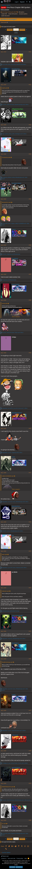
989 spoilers (21, 12)
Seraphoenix (16, 69)
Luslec (14, 694)
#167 (30, 274)
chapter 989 (4, 14)
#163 (30, 124)
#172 (30, 522)
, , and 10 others (15, 134)
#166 (30, 245)
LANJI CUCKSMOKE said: (8, 476)
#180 (30, 820)
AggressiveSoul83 (17, 615)
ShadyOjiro (15, 643)
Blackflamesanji (17, 412)
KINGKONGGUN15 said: (7, 786)
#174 (30, 587)
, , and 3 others (14, 638)
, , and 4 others (13, 332)
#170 (30, 428)
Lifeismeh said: (5, 591)
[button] (1, 2)
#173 (30, 551)
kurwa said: (4, 303)
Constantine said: (6, 157)
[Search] (29, 1)
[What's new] (26, 1)
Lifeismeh (15, 735)
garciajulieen (16, 767)
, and (11, 254)
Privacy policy (19, 858)
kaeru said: (4, 554)
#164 (30, 154)
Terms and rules (11, 858)
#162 (30, 84)
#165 (30, 199)
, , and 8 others (14, 64)
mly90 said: (4, 88)
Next (22, 29)
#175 (30, 631)
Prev (10, 29)
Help (25, 858)
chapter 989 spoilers (13, 14)
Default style (5, 856)
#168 (30, 300)
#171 (30, 472)
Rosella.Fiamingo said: (7, 662)
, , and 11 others (15, 408)
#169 (30, 352)
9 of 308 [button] (16, 29)
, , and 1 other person (14, 178)
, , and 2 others (16, 104)
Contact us (3, 858)
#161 (30, 52)
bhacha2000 (15, 284)
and (9, 280)
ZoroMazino (15, 36)
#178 (30, 750)
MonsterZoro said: (6, 202)
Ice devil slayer (16, 183)
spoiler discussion (5, 15)
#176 (30, 659)
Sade (13, 457)
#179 (30, 783)
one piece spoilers (23, 14)
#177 (30, 710)
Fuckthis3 (15, 258)
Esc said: (4, 823)
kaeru (14, 229)
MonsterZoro (16, 506)
